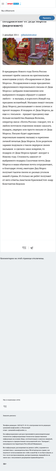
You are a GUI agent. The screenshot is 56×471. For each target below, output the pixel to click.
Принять (47, 18)
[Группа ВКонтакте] (5, 406)
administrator (29, 34)
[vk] (24, 248)
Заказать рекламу (9, 416)
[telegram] (32, 248)
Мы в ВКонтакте (8, 11)
